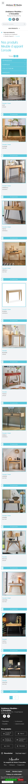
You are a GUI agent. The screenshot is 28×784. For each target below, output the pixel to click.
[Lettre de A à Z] (17, 56)
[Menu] (2, 2)
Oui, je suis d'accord (11, 779)
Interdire (21, 779)
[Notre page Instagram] (17, 19)
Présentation (5, 721)
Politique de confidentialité (14, 774)
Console (17, 36)
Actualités (5, 723)
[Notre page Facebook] (13, 19)
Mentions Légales (17, 771)
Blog (5, 765)
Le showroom (18, 721)
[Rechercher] (25, 24)
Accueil (8, 771)
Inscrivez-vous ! (21, 753)
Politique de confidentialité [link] (20, 782)
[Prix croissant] (14, 56)
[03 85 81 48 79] (10, 19)
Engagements (20, 765)
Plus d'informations (8, 782)
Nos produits (13, 28)
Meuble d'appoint (9, 36)
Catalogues (12, 765)
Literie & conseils (19, 723)
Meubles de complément (11, 34)
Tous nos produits (9, 32)
